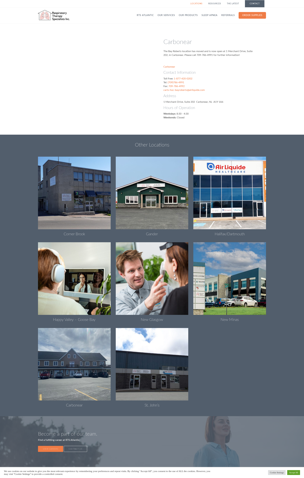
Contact (255, 4)
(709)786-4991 (176, 82)
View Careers (50, 449)
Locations (196, 4)
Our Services (166, 15)
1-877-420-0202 (183, 78)
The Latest (233, 4)
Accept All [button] (293, 472)
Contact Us (75, 449)
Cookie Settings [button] (277, 472)
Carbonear (169, 67)
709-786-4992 (176, 86)
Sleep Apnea (210, 15)
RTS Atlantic (145, 15)
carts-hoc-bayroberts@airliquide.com (184, 90)
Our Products (188, 15)
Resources (214, 4)
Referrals (228, 15)
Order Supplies (252, 15)
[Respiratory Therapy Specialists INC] (54, 15)
